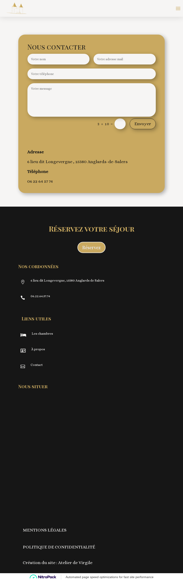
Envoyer (142, 123)
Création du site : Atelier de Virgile (57, 562)
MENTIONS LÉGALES (45, 530)
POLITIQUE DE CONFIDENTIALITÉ (59, 547)
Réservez (91, 247)
